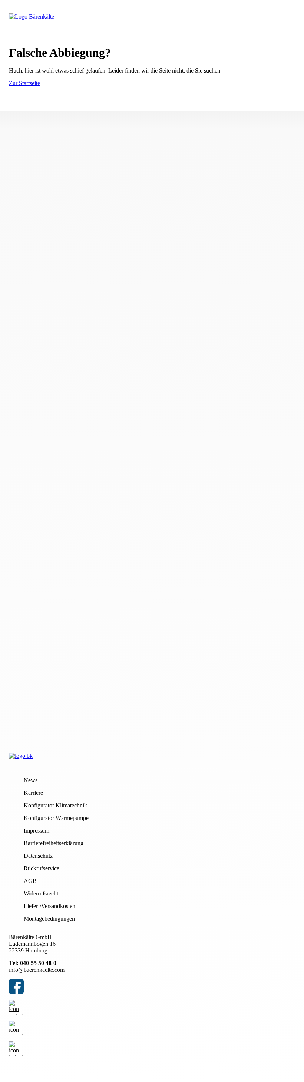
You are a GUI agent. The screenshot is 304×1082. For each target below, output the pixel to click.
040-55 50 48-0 (38, 963)
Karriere (33, 793)
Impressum (36, 830)
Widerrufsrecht (41, 893)
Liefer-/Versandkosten (49, 906)
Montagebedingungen (49, 918)
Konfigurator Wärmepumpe (56, 818)
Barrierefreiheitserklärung (53, 843)
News (30, 780)
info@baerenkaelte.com (37, 970)
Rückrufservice (41, 868)
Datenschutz (38, 856)
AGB (30, 881)
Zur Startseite (24, 83)
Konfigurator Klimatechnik (55, 805)
